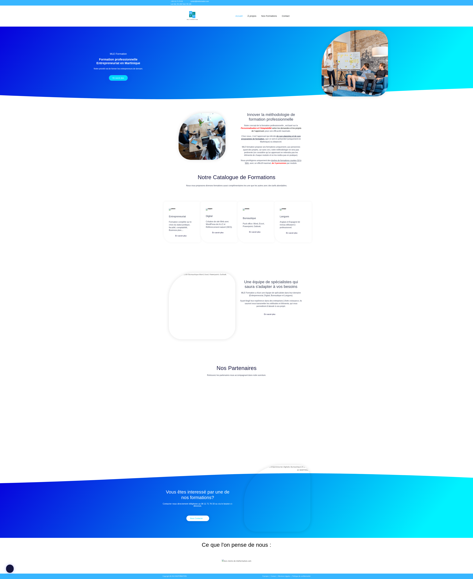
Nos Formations (269, 16)
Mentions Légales (284, 576)
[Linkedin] (298, 3)
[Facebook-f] (287, 3)
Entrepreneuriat (177, 216)
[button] (166, 394)
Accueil (239, 16)
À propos (251, 16)
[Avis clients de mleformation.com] (236, 561)
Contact (285, 16)
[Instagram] (293, 3)
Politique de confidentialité (301, 576)
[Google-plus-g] (304, 3)
